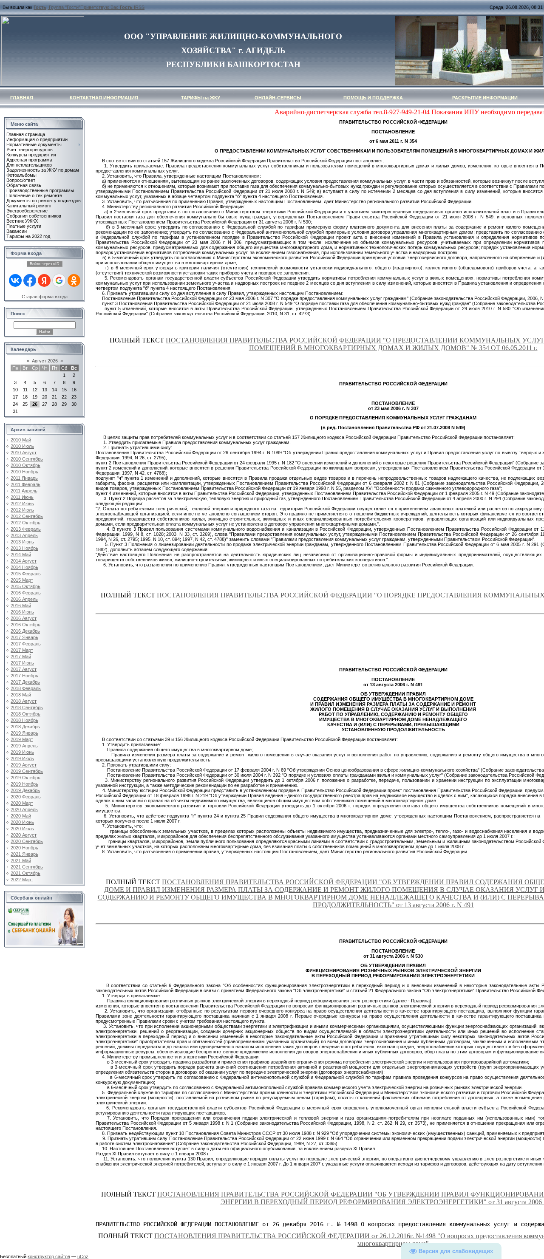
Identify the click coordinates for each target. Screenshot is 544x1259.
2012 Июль (22, 509)
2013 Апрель (24, 535)
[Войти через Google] (59, 280)
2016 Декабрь (25, 631)
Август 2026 (45, 360)
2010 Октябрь (25, 465)
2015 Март (22, 580)
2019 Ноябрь (24, 784)
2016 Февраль (26, 592)
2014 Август (24, 560)
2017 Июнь (22, 662)
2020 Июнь (22, 822)
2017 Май (21, 656)
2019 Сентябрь (27, 771)
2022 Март (22, 879)
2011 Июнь (22, 497)
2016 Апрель (24, 599)
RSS (139, 7)
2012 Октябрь (25, 522)
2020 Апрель (24, 809)
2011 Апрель (24, 490)
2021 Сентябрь (27, 866)
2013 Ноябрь (24, 548)
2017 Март (22, 650)
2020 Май (21, 815)
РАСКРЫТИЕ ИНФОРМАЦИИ (485, 97)
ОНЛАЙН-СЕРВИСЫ (278, 97)
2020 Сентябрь (27, 841)
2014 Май (21, 554)
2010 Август (24, 452)
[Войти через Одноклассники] (74, 280)
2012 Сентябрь (27, 516)
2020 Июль (22, 828)
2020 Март (22, 803)
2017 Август (24, 669)
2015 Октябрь (25, 586)
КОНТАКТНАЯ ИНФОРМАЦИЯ (104, 97)
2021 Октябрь (25, 873)
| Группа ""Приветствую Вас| (84, 7)
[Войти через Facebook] (29, 280)
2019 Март (22, 739)
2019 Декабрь (25, 790)
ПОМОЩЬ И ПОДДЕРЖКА (373, 97)
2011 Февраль (25, 484)
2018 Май (21, 694)
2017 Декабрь (25, 682)
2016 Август (24, 618)
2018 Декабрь (25, 726)
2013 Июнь (22, 541)
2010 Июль (22, 446)
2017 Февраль (26, 643)
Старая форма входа (45, 296)
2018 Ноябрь (24, 720)
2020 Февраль (26, 796)
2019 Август (24, 764)
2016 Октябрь (25, 624)
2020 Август (24, 834)
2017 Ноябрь (24, 675)
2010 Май (21, 439)
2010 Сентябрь (27, 458)
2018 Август (24, 701)
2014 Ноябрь (24, 567)
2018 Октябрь (25, 713)
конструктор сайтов (49, 1256)
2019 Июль (22, 758)
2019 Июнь (22, 752)
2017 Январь (24, 637)
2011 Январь (24, 478)
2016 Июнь (22, 611)
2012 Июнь (22, 503)
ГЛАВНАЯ (21, 97)
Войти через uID (45, 264)
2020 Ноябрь (24, 847)
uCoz (82, 1256)
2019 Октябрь (25, 777)
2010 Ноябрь (24, 471)
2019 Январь (24, 733)
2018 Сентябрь (27, 707)
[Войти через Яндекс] (44, 280)
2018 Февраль (26, 688)
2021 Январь (24, 854)
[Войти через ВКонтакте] (15, 280)
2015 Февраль (26, 573)
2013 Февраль (26, 529)
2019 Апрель (24, 745)
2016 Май (21, 605)
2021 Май (21, 860)
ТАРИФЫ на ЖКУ (200, 97)
